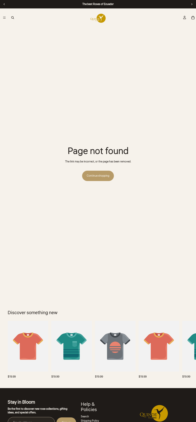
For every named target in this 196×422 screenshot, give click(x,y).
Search (85, 416)
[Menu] (4, 17)
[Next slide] (192, 4)
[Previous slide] (4, 4)
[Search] (12, 17)
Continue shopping (98, 176)
